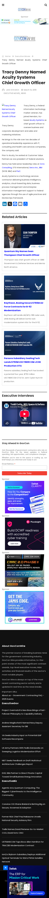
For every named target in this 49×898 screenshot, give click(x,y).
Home (8, 56)
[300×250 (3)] (24, 534)
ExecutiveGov (10, 703)
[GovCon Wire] (24, 9)
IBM (40, 167)
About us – (7, 695)
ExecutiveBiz (9, 781)
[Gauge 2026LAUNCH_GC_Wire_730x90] (24, 22)
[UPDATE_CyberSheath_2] (24, 570)
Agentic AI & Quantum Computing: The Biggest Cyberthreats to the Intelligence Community (22, 791)
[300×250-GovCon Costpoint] (26, 881)
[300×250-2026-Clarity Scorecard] (24, 497)
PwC (19, 171)
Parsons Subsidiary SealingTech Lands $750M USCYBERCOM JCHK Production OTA (22, 362)
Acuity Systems (37, 120)
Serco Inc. (33, 167)
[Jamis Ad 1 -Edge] (24, 607)
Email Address (8, 464)
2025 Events (7, 699)
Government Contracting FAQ (28, 695)
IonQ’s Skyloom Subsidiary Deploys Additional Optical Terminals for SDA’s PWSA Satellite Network (23, 858)
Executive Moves (22, 56)
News (23, 93)
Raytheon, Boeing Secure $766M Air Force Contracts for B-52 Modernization (23, 306)
